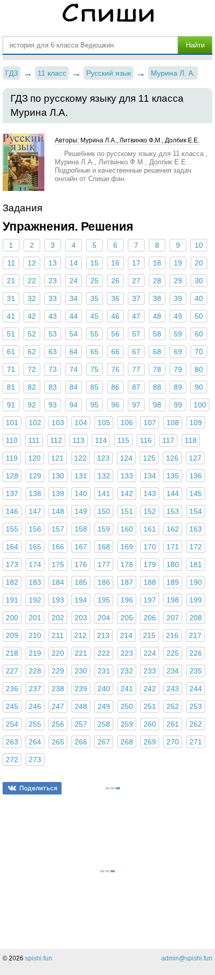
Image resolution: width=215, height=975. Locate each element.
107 (150, 422)
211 (58, 635)
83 (53, 387)
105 (104, 422)
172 (195, 547)
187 (127, 582)
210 (35, 635)
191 (12, 600)
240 (104, 688)
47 (136, 316)
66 (115, 351)
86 (115, 387)
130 (58, 476)
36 (115, 298)
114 (101, 440)
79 (178, 369)
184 (58, 582)
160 (127, 529)
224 (150, 653)
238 (58, 688)
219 (35, 653)
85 (94, 387)
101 (12, 422)
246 (35, 706)
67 (136, 351)
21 (11, 280)
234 (172, 671)
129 (35, 476)
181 (195, 564)
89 (178, 387)
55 (94, 334)
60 (199, 334)
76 (115, 369)
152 (150, 511)
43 (53, 316)
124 (126, 458)
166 (58, 547)
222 (104, 653)
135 (172, 476)
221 (81, 653)
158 (81, 529)
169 (127, 547)
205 (127, 617)
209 (12, 635)
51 (11, 334)
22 (32, 280)
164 (12, 547)
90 (199, 387)
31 (11, 298)
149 (81, 511)
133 (127, 476)
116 (146, 440)
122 (80, 458)
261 (172, 724)
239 (81, 688)
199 (195, 600)
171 (172, 547)
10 (199, 245)
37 (136, 298)
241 (127, 688)
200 (12, 617)
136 (195, 476)
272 (12, 759)
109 (195, 422)
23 (53, 280)
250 (127, 706)
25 (94, 280)
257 (81, 724)
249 (104, 706)
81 (11, 387)
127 (195, 458)
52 (32, 334)
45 (94, 316)
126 (172, 458)
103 (58, 422)
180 (172, 564)
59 (178, 334)
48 (157, 316)
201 (35, 617)
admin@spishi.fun (186, 958)
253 (195, 706)
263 (12, 742)
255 (35, 724)
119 (12, 458)
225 (172, 653)
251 (150, 706)
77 (136, 369)
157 (58, 529)
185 (81, 582)
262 (195, 724)
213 (103, 635)
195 (104, 600)
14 (73, 263)
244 (195, 688)
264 (35, 742)
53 (53, 334)
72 (32, 369)
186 (104, 582)
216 (172, 635)
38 (157, 298)
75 (94, 369)
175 (58, 564)
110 (12, 440)
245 (12, 706)
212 (80, 635)
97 (136, 405)
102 (35, 422)
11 (11, 263)
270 (172, 742)
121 (57, 458)
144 (172, 493)
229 (58, 671)
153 (172, 511)
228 (35, 671)
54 (73, 334)
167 (81, 547)
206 (150, 617)
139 (58, 493)
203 (81, 617)
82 (32, 387)
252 (172, 706)
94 (73, 405)
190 (195, 582)
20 (199, 263)
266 (81, 742)
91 (11, 405)
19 (178, 263)
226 (195, 653)
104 (81, 422)
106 (127, 422)
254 (12, 724)
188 (150, 582)
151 (127, 511)
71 (11, 369)
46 (115, 316)
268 (127, 742)
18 (157, 263)
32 (32, 298)
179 (150, 564)
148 (58, 511)
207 (172, 617)
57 (136, 334)
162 (172, 529)
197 (150, 600)
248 (81, 706)
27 (136, 280)
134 (150, 476)
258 (104, 724)
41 (11, 316)
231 (104, 671)
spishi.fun (38, 958)
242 (150, 688)
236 (12, 688)
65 (94, 351)
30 (199, 280)
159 (104, 529)
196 (127, 600)
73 (53, 369)
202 (58, 617)
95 (94, 405)
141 (104, 493)
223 (127, 653)
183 (35, 582)
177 (104, 564)
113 (79, 440)
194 (81, 600)
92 (32, 405)
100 (200, 405)
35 (94, 298)
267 (104, 742)
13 (53, 263)
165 (35, 547)
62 (32, 351)
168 (104, 547)
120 (34, 458)
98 (157, 405)
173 (12, 564)
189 (172, 582)
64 (73, 351)
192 (35, 600)
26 (115, 280)
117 (168, 440)
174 (35, 564)
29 (178, 280)
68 (157, 351)
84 (73, 387)
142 (127, 493)
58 (157, 334)
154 (195, 511)
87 (136, 387)
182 (12, 582)
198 (172, 600)
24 (73, 280)
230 (81, 671)
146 (12, 511)
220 (58, 653)
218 (12, 653)
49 (178, 316)
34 (73, 298)
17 (136, 263)
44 (73, 316)
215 (149, 635)
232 (127, 671)
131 (81, 476)
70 (199, 351)
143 (150, 493)
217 (195, 635)
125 (149, 458)
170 (150, 547)
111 (34, 440)
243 (172, 688)
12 (32, 263)
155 (12, 529)
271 (195, 742)
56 (115, 334)
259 (127, 724)
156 (35, 529)
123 (103, 458)
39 (178, 298)
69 (178, 351)
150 (104, 511)
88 (157, 387)
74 (73, 369)
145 (195, 493)
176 (81, 564)
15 (94, 263)
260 (150, 724)
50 (199, 316)
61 (11, 351)
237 (35, 688)
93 (53, 405)
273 (35, 759)
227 (12, 671)
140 (81, 493)
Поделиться (38, 788)
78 (157, 369)
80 (199, 369)
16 (115, 263)
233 (150, 671)
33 (53, 298)
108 (172, 422)
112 (56, 440)
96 (115, 405)
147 (35, 511)
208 (195, 617)
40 (199, 298)
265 (58, 742)
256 (58, 724)
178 (127, 564)
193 (58, 600)
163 (195, 529)
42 (32, 316)
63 (53, 351)
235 (195, 671)
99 (178, 405)
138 (35, 493)
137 (12, 493)
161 (150, 529)
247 (58, 706)
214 (126, 635)
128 (12, 476)
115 (123, 440)
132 (104, 476)
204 (104, 617)
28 (157, 280)
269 (150, 742)
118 (191, 440)
